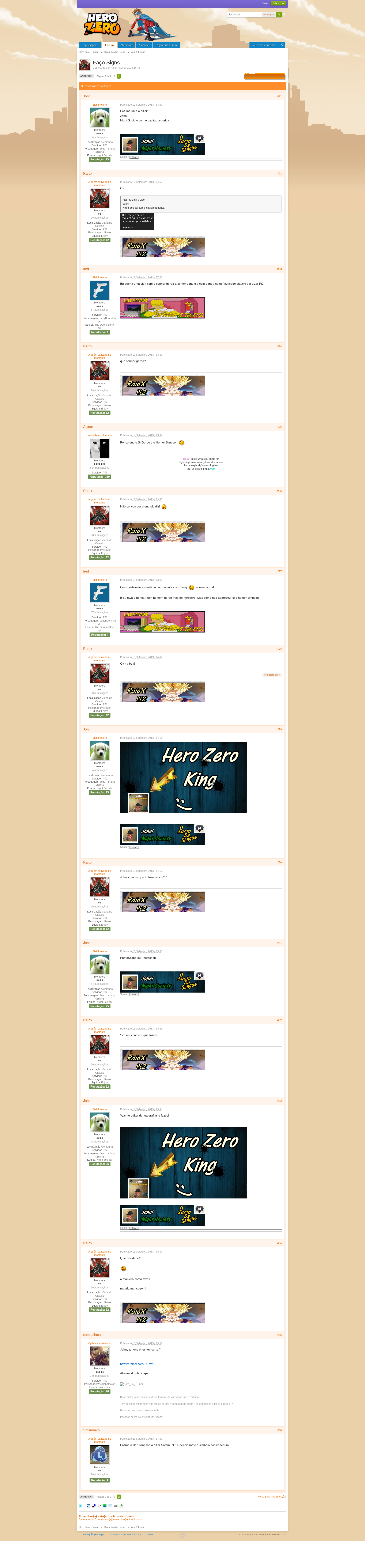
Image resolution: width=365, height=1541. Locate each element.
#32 (279, 1020)
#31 (279, 942)
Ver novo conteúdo (264, 45)
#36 (279, 1430)
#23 (279, 269)
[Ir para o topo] (182, 1535)
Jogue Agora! (90, 45)
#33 (279, 1100)
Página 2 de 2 (104, 76)
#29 (279, 729)
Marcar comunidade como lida (125, 1534)
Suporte (144, 45)
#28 (279, 648)
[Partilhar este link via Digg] (88, 1505)
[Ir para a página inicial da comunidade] (132, 24)
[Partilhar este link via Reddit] (99, 1505)
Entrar (265, 3)
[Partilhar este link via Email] (110, 1505)
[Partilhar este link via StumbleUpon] (104, 1505)
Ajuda (150, 1534)
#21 (279, 96)
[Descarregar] (121, 1505)
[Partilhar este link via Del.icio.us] (93, 1505)
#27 (279, 571)
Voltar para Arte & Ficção (272, 1496)
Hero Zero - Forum (88, 1527)
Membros (126, 45)
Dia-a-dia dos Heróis (114, 1527)
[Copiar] (115, 1505)
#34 (279, 1243)
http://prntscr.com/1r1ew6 (137, 1364)
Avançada (284, 14)
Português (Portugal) (93, 1534)
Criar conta (278, 3)
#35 (279, 1334)
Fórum (109, 45)
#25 (279, 426)
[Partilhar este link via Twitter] (80, 1505)
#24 (279, 346)
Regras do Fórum (166, 45)
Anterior (86, 76)
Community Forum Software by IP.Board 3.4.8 (262, 1534)
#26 (279, 491)
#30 (279, 862)
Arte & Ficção (138, 1527)
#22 (279, 173)
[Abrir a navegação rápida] (282, 45)
